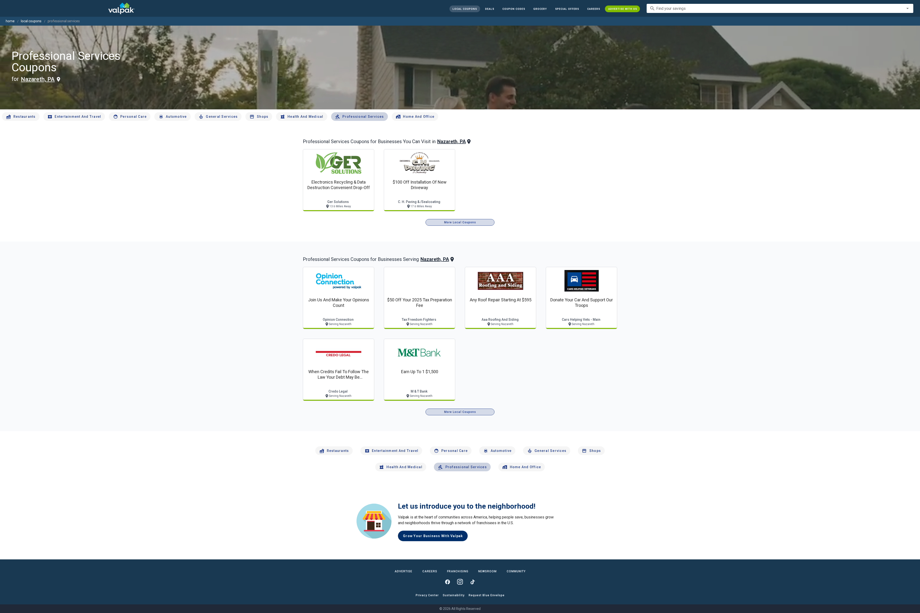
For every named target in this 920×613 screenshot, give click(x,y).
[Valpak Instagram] (460, 582)
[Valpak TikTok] (472, 582)
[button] (567, 9)
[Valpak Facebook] (447, 582)
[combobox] (780, 8)
